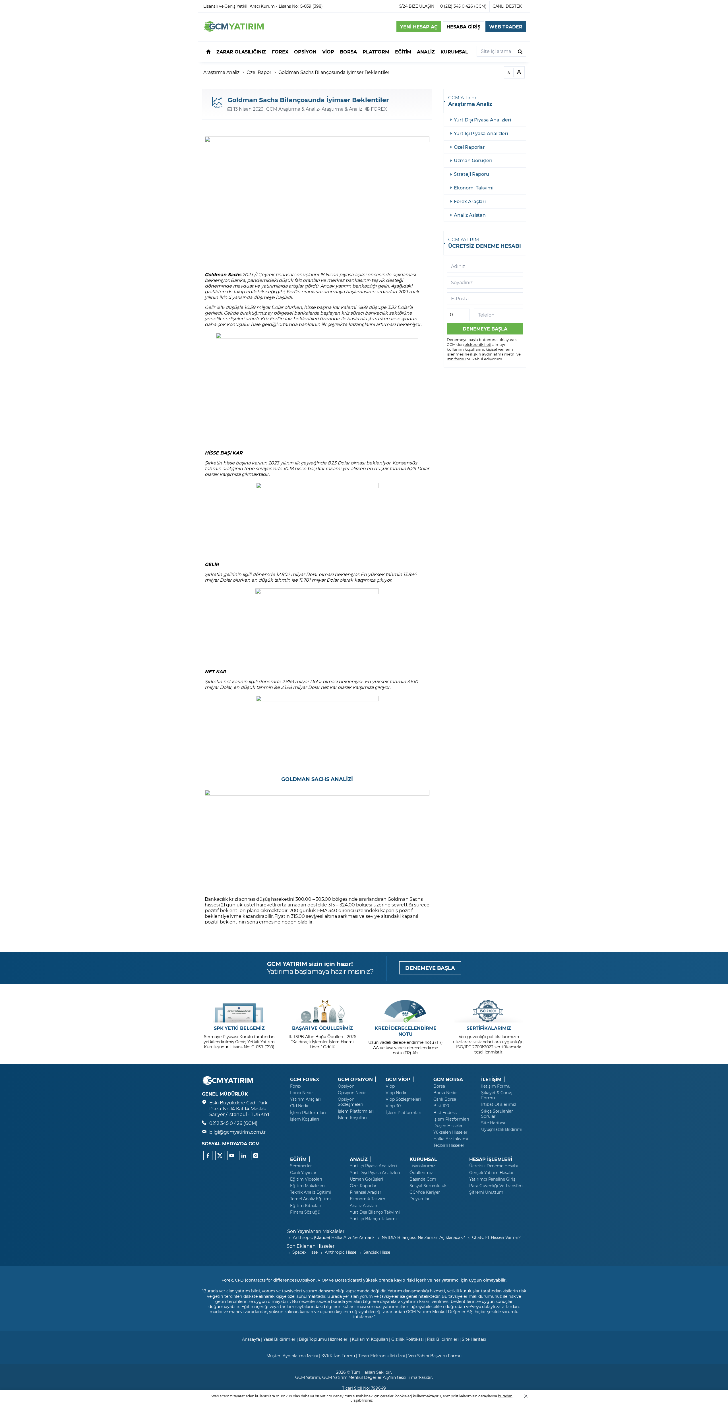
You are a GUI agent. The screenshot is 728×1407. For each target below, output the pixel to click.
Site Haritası (493, 1122)
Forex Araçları (470, 201)
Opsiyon (346, 1086)
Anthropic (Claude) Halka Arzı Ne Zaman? (334, 1237)
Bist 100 (441, 1105)
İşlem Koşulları (304, 1119)
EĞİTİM (298, 1159)
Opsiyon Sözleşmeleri (350, 1102)
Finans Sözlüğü (305, 1212)
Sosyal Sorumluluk (428, 1185)
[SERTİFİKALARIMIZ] (488, 1011)
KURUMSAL (423, 1159)
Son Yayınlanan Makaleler (315, 1231)
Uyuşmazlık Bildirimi (501, 1129)
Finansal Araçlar (365, 1192)
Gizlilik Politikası (407, 1339)
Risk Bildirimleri (442, 1339)
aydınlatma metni (499, 354)
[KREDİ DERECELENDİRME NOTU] (406, 1011)
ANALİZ (359, 1159)
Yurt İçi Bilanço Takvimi (373, 1218)
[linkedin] (243, 1155)
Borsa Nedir (445, 1092)
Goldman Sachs (223, 274)
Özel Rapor (259, 72)
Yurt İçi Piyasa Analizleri (481, 133)
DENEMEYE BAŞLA (430, 967)
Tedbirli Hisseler (448, 1145)
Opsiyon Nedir (352, 1092)
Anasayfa (251, 1339)
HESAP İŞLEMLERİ (490, 1159)
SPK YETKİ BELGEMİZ (239, 1028)
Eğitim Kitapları (305, 1205)
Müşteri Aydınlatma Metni (292, 1355)
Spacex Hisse (305, 1252)
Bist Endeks (444, 1112)
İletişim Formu (495, 1086)
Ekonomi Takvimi (473, 188)
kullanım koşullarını (465, 349)
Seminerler (301, 1165)
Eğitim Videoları (306, 1179)
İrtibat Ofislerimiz (498, 1104)
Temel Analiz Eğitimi (310, 1198)
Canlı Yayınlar (303, 1172)
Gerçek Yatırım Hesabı (491, 1172)
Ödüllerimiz (421, 1172)
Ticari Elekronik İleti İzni (381, 1355)
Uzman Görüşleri (473, 160)
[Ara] (520, 51)
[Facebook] (207, 1155)
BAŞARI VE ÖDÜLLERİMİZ (322, 1028)
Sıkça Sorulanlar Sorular (497, 1114)
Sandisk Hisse (376, 1252)
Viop (390, 1086)
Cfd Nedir (299, 1105)
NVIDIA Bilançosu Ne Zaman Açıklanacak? (423, 1237)
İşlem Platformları (308, 1112)
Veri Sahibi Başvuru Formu (435, 1355)
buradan (505, 1396)
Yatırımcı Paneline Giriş (492, 1179)
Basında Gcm (423, 1179)
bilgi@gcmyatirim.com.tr (237, 1132)
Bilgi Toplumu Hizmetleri (324, 1339)
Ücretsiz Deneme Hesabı (493, 1165)
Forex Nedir (301, 1092)
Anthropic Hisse (340, 1252)
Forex (295, 1086)
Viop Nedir (396, 1092)
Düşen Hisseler (448, 1125)
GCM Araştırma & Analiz (292, 109)
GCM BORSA (448, 1079)
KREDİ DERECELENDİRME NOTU (406, 1031)
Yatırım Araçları (305, 1099)
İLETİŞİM (491, 1079)
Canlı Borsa (444, 1099)
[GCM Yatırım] (233, 30)
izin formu (456, 358)
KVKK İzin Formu (338, 1355)
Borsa (439, 1086)
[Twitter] (219, 1155)
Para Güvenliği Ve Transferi (496, 1185)
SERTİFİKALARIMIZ (489, 1028)
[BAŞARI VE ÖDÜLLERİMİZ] (322, 1011)
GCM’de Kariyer (425, 1192)
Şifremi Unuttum (486, 1192)
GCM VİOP (398, 1079)
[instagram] (255, 1155)
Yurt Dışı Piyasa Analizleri (482, 120)
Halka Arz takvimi (450, 1138)
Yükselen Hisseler (450, 1132)
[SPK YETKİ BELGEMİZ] (239, 1011)
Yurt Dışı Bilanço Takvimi (375, 1212)
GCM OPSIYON (355, 1079)
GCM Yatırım (307, 1377)
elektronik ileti (478, 344)
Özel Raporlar (469, 147)
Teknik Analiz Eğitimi (310, 1192)
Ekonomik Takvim (367, 1198)
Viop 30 (393, 1105)
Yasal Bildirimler (279, 1339)
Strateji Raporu (471, 174)
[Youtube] (231, 1155)
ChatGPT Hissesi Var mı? (496, 1237)
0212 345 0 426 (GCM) (233, 1123)
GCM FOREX (304, 1079)
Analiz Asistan (470, 215)
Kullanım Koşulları (370, 1339)
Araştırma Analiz (221, 72)
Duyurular (420, 1198)
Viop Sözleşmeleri (403, 1099)
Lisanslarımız (422, 1165)
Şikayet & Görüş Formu (496, 1095)
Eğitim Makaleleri (307, 1185)
